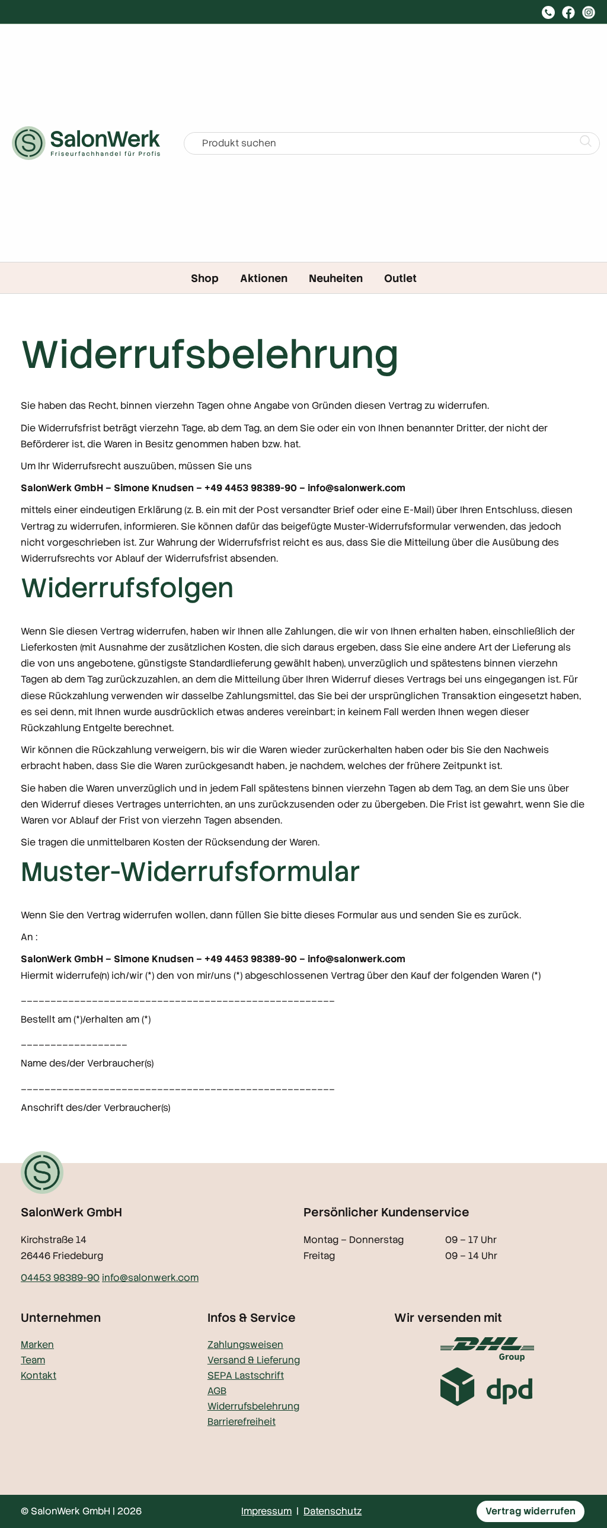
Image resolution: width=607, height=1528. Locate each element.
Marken (37, 1344)
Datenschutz (333, 1511)
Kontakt (38, 1375)
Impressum (266, 1511)
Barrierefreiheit (241, 1421)
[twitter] (568, 12)
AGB (216, 1391)
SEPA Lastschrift (245, 1375)
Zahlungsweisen (245, 1344)
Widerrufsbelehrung (253, 1406)
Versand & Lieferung (253, 1360)
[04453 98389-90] (548, 12)
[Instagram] (588, 12)
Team (33, 1360)
